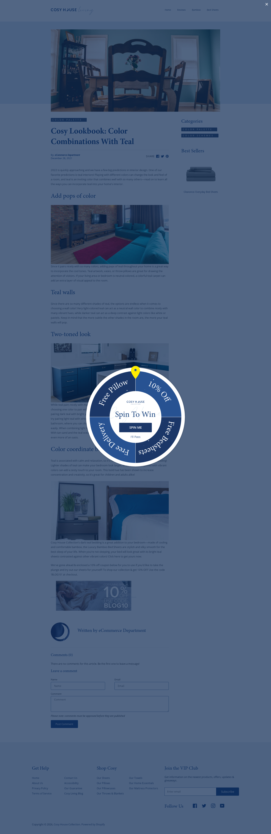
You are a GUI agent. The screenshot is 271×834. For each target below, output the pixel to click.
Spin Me (135, 427)
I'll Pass (136, 436)
